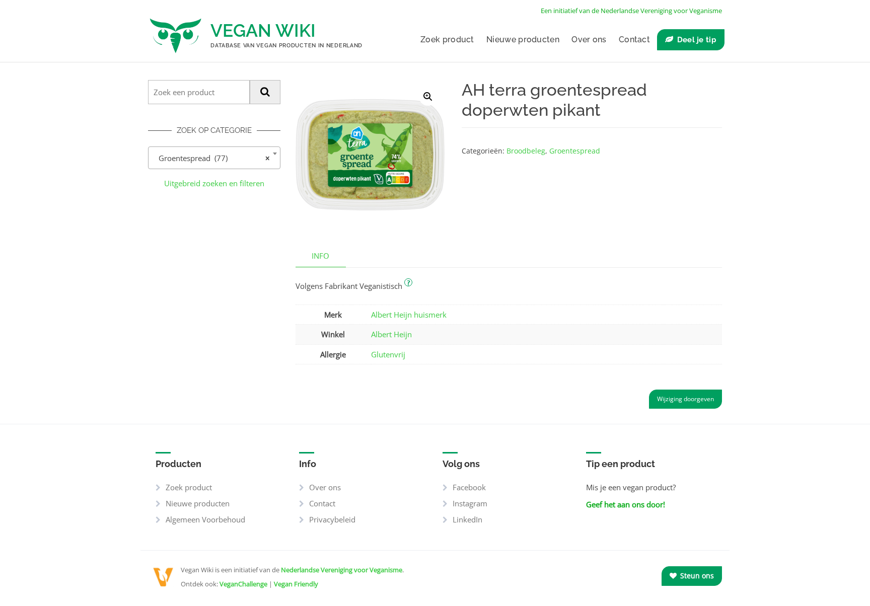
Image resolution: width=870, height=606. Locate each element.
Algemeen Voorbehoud (205, 519)
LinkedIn (467, 519)
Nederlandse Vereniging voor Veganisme (341, 569)
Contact (634, 39)
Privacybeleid (332, 519)
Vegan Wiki (263, 30)
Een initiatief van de (631, 10)
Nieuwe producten (522, 39)
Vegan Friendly (296, 583)
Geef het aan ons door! (625, 504)
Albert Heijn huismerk (409, 315)
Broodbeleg (525, 151)
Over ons (588, 39)
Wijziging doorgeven (685, 399)
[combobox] (214, 157)
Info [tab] (320, 256)
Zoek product (447, 39)
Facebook (469, 487)
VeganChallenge (243, 583)
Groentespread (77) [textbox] (211, 158)
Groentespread (574, 151)
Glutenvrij (388, 354)
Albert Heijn (391, 334)
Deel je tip (696, 39)
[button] (428, 97)
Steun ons (696, 575)
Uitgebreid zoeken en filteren (214, 183)
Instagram (470, 503)
